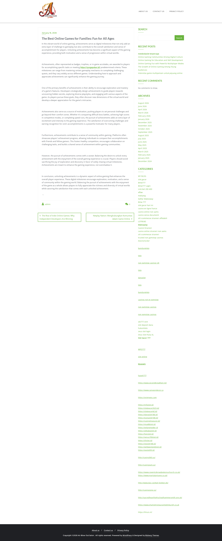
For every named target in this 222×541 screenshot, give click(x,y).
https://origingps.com (147, 397)
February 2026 (144, 116)
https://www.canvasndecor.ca (150, 390)
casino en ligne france (147, 208)
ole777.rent (143, 322)
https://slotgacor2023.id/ (148, 408)
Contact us (108, 530)
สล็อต (140, 192)
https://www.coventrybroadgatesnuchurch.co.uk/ (159, 472)
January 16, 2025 (49, 33)
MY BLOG (142, 176)
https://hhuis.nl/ (145, 512)
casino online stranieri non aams (152, 231)
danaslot (142, 277)
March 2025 (143, 151)
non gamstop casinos (147, 307)
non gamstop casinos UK (148, 263)
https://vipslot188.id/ (147, 444)
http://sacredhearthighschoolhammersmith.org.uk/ (160, 497)
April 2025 (142, 148)
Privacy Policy (123, 530)
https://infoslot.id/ (146, 405)
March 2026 (143, 112)
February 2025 (144, 155)
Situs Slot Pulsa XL (146, 334)
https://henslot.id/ (146, 434)
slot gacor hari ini (145, 205)
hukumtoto (142, 328)
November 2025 (145, 125)
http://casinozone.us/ (147, 490)
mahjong (142, 195)
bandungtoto (143, 248)
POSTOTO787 (144, 241)
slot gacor (142, 179)
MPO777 (141, 349)
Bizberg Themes (152, 535)
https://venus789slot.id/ (148, 437)
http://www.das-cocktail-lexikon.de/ (153, 483)
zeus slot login (144, 331)
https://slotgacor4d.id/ (147, 411)
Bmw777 (141, 182)
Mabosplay (142, 225)
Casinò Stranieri (145, 228)
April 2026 (142, 109)
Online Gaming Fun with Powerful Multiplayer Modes (161, 63)
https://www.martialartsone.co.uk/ (152, 475)
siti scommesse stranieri (148, 234)
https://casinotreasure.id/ (149, 421)
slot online (142, 356)
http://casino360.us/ (146, 457)
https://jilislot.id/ (145, 440)
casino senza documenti (148, 215)
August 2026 (143, 103)
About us (95, 530)
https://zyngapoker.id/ (90, 67)
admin (47, 204)
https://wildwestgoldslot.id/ (150, 447)
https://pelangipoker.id (148, 427)
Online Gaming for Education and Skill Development (160, 60)
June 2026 (142, 106)
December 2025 (145, 122)
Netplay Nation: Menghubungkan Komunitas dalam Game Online (112, 217)
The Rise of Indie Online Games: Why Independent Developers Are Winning (57, 217)
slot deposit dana (145, 325)
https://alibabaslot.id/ (147, 431)
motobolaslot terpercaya (148, 54)
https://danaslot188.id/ (148, 414)
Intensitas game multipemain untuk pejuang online (160, 73)
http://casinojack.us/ (147, 465)
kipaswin (142, 364)
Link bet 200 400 (145, 189)
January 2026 (143, 119)
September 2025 (145, 132)
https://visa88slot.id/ (147, 424)
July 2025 (142, 138)
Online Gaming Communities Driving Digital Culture (160, 57)
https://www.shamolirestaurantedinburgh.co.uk (158, 505)
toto (139, 255)
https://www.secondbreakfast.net (152, 383)
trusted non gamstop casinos (150, 237)
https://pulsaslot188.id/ (148, 418)
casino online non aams (148, 212)
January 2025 (143, 158)
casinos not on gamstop (148, 299)
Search (142, 29)
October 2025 (144, 129)
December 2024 (145, 161)
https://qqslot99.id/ (146, 450)
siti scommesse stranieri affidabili (152, 218)
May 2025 (142, 145)
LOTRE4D (142, 221)
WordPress (127, 535)
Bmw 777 (142, 202)
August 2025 (143, 135)
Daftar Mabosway (145, 199)
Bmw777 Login (144, 186)
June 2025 (142, 142)
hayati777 (142, 375)
